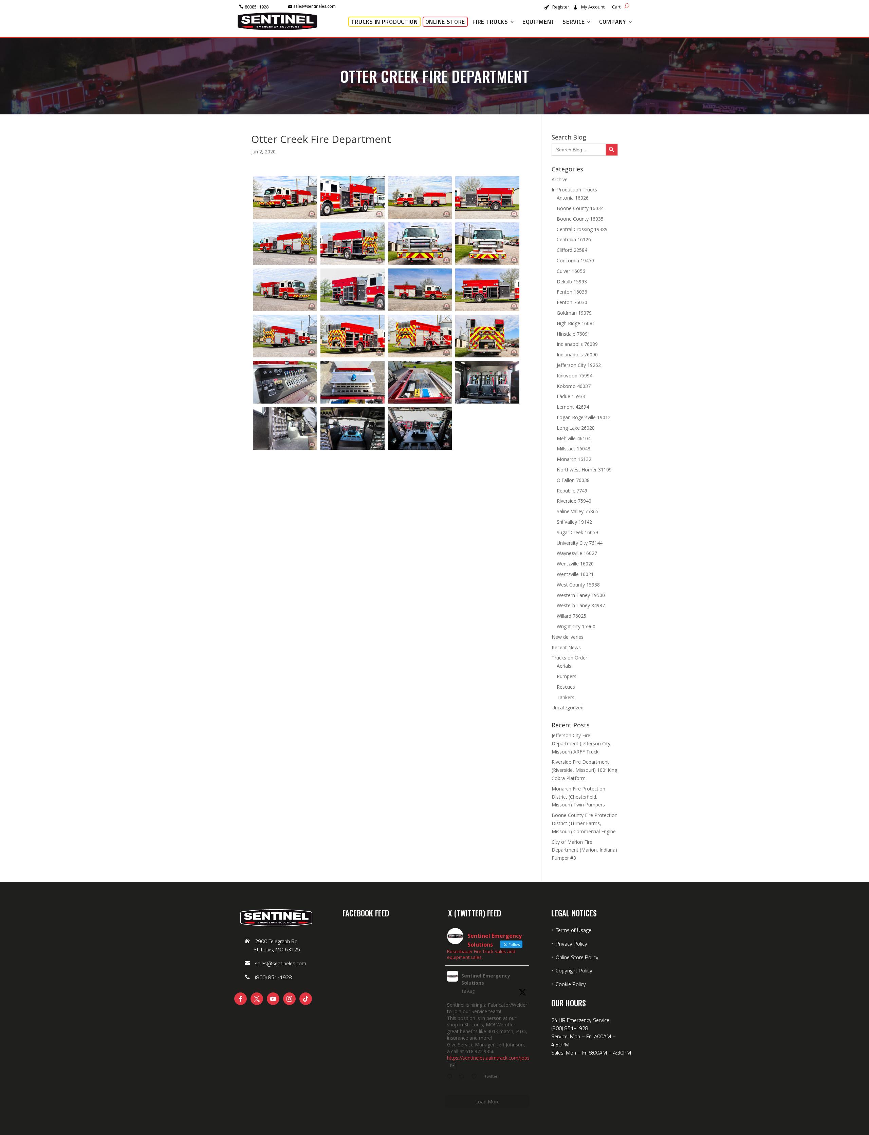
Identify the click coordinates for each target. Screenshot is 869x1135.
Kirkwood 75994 (574, 375)
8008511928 (257, 7)
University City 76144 (580, 543)
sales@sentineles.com (314, 6)
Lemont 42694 (573, 407)
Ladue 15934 (571, 396)
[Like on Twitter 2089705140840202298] (476, 1077)
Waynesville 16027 (577, 553)
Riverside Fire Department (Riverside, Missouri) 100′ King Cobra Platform (584, 770)
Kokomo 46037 (574, 386)
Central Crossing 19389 (582, 229)
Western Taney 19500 (581, 595)
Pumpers (566, 676)
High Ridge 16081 (576, 323)
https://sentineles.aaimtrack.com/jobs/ (489, 1058)
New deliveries (568, 637)
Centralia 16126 (574, 239)
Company (612, 21)
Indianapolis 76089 (577, 344)
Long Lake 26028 (576, 428)
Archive (560, 179)
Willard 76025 (571, 616)
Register (560, 7)
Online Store (445, 21)
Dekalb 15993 (572, 281)
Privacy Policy (571, 943)
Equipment (538, 21)
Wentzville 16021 (575, 574)
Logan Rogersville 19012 (584, 417)
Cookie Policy (571, 984)
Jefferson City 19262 (579, 365)
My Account (593, 7)
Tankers (565, 697)
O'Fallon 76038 (573, 480)
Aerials (564, 666)
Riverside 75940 (574, 501)
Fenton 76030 (572, 302)
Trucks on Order (569, 657)
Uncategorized (568, 707)
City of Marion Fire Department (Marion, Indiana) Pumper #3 (584, 850)
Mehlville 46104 (574, 438)
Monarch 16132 (574, 459)
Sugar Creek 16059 (577, 532)
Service (573, 21)
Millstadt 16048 (573, 448)
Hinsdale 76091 (573, 334)
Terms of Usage (572, 930)
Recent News (566, 647)
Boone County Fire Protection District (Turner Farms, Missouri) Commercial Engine (584, 823)
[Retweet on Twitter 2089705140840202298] (463, 1077)
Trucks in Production (384, 21)
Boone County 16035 (580, 219)
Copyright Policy (574, 970)
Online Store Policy (577, 957)
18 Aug (468, 991)
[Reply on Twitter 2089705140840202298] (451, 1077)
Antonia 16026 (573, 197)
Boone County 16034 (580, 208)
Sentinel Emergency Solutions (485, 979)
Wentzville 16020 (575, 563)
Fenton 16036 (572, 292)
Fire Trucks (490, 21)
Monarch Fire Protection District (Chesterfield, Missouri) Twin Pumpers (578, 796)
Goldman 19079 (574, 313)
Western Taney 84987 (581, 605)
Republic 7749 (572, 490)
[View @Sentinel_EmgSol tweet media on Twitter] (453, 1065)
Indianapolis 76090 (577, 354)
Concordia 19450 (575, 260)
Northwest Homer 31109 (584, 469)
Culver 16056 (571, 271)
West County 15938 (578, 584)
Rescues (566, 687)
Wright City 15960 (576, 626)
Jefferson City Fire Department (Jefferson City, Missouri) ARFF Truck (582, 743)
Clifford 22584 (572, 250)
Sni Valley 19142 (574, 522)
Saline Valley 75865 (577, 511)
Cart (616, 7)
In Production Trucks (574, 189)
